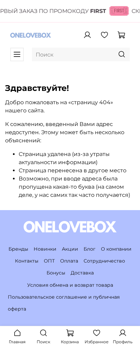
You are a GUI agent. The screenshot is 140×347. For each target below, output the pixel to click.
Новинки (45, 249)
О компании (116, 249)
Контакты (26, 261)
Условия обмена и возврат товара (70, 285)
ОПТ (49, 261)
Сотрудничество (104, 261)
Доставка (82, 273)
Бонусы (56, 273)
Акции (70, 249)
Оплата (69, 261)
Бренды (18, 249)
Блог (89, 249)
